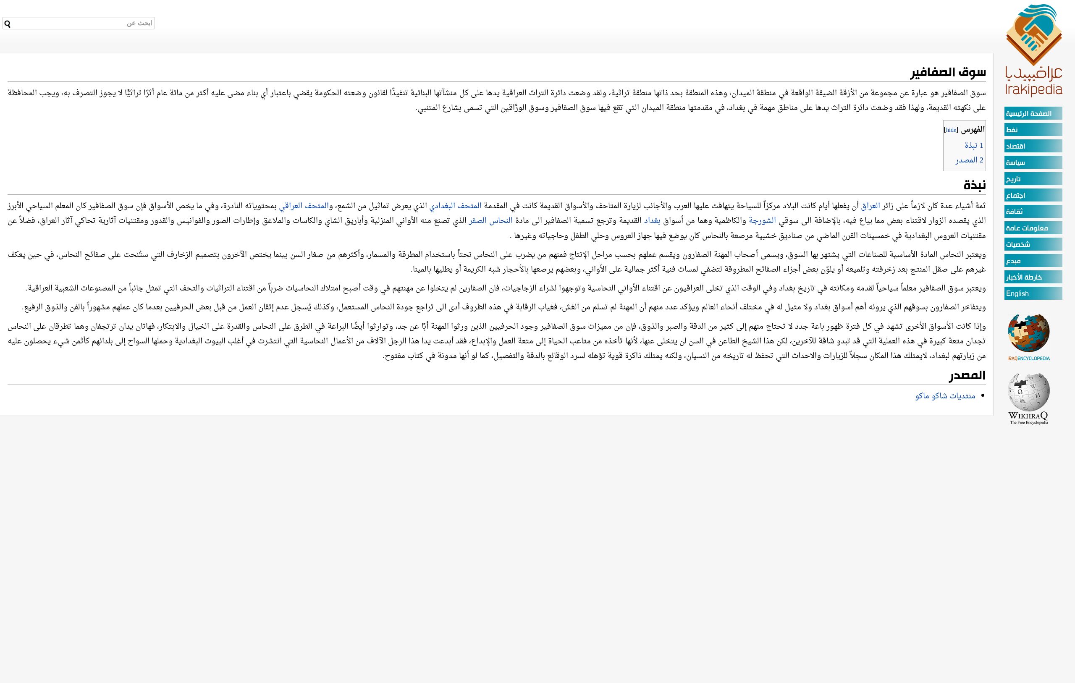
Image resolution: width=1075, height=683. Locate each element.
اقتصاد (1015, 147)
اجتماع (1015, 196)
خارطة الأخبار (1024, 278)
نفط (1011, 130)
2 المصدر (969, 160)
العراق (870, 206)
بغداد (651, 221)
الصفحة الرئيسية (1029, 114)
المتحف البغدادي (455, 206)
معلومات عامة (1027, 228)
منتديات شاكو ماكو (945, 396)
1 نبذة (974, 146)
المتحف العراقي (304, 206)
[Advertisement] (1029, 552)
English (1017, 294)
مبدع (1013, 261)
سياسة (1015, 163)
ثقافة (1014, 212)
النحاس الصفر (491, 221)
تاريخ (1013, 179)
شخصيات (1018, 245)
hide (951, 130)
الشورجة (764, 221)
